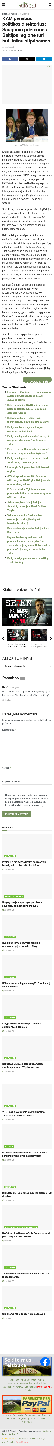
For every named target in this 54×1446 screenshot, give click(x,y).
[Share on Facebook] (10, 59)
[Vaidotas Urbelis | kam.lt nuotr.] (27, 125)
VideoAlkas (18, 1386)
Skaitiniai (6, 1386)
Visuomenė (13, 1383)
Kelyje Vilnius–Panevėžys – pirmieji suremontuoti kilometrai (21, 1025)
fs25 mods (18, 1415)
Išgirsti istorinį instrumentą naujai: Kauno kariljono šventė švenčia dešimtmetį (24, 1154)
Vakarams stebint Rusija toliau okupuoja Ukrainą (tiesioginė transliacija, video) (24, 519)
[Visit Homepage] (27, 5)
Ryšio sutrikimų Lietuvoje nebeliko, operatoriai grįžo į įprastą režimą (21, 944)
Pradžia (5, 13)
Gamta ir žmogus (14, 896)
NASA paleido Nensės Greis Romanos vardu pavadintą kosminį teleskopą (26, 1234)
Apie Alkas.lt (7, 1442)
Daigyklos (21, 1418)
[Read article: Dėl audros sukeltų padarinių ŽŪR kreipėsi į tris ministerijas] (27, 967)
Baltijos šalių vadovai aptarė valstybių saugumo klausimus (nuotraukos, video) (28, 440)
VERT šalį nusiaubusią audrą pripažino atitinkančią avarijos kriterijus (23, 1113)
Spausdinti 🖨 (37, 381)
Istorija (9, 1146)
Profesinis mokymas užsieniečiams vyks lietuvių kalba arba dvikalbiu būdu (24, 863)
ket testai (7, 1415)
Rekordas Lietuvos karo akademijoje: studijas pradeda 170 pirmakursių (22, 1065)
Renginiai (22, 1438)
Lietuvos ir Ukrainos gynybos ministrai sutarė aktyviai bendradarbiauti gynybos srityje (29, 395)
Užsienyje (10, 1187)
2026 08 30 (9, 1240)
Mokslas (42, 1383)
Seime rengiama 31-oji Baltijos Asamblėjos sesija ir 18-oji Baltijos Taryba (26, 506)
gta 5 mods (33, 1418)
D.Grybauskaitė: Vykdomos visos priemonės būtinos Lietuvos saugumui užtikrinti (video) (29, 493)
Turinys (42, 1438)
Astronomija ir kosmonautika (21, 1227)
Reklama (32, 1438)
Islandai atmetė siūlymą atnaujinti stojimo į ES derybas (27, 1194)
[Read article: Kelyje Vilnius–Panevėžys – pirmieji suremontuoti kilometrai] (27, 1007)
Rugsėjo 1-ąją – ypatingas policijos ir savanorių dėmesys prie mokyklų (22, 903)
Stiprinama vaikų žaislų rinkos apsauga (23, 1314)
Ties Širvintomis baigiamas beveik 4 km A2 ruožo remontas (25, 1275)
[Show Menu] (3, 4)
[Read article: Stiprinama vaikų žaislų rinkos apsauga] (27, 1298)
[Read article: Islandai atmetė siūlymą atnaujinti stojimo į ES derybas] (27, 1177)
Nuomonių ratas (28, 1379)
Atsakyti (8, 700)
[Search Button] (50, 4)
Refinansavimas (32, 1415)
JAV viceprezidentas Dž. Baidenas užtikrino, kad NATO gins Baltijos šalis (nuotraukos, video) (29, 480)
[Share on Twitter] (27, 59)
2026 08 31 (9, 869)
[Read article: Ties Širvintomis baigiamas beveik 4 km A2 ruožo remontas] (27, 1257)
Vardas (6, 767)
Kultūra (41, 1379)
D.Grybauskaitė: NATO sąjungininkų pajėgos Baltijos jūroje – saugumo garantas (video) (27, 408)
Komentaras (9, 729)
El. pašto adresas (12, 781)
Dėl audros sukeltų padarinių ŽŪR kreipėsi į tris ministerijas (26, 984)
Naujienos (15, 13)
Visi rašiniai (30, 1386)
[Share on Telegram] (44, 59)
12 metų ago (14, 687)
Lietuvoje (25, 13)
